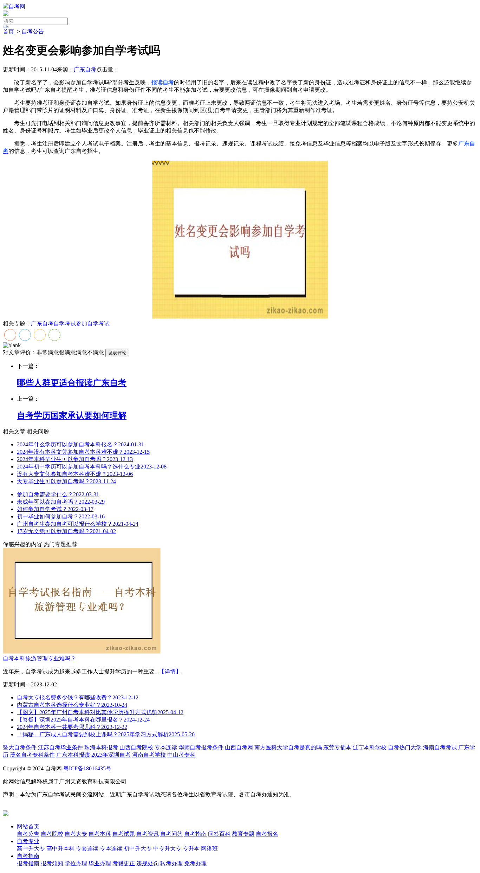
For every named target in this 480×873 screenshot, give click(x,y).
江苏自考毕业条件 (60, 747)
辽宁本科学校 (370, 747)
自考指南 (28, 856)
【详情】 (170, 671)
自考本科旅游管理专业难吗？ (39, 658)
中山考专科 (181, 755)
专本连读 (166, 747)
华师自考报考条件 (201, 747)
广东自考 (85, 69)
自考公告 (32, 31)
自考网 (16, 6)
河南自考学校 (149, 755)
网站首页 (28, 826)
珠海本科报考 (101, 747)
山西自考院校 (136, 747)
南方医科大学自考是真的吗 (288, 747)
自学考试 (64, 323)
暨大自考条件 (20, 747)
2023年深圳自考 (111, 755)
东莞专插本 (337, 747)
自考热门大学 (405, 747)
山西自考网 (239, 747)
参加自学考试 (93, 323)
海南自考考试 (440, 747)
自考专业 (28, 841)
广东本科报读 (73, 755)
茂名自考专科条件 (32, 755)
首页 (9, 31)
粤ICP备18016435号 (87, 768)
